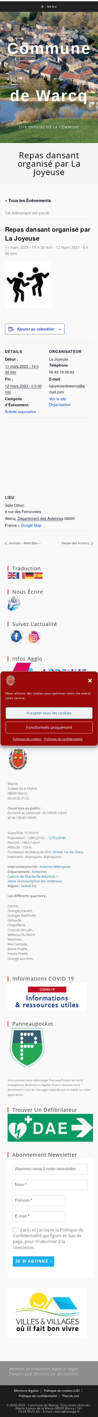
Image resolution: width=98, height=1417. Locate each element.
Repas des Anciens (76, 543)
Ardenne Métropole (54, 866)
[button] (90, 680)
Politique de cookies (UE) (62, 1390)
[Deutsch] (29, 575)
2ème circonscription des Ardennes (35, 881)
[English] (12, 575)
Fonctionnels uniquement (49, 727)
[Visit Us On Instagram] (34, 636)
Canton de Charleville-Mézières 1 (33, 876)
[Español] (38, 575)
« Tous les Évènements (28, 200)
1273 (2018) (57, 837)
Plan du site (70, 1396)
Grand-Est (29, 885)
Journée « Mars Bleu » (24, 543)
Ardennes (39, 871)
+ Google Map (29, 525)
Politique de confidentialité (63, 739)
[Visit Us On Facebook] (16, 636)
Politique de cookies (27, 739)
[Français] (20, 575)
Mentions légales (26, 1390)
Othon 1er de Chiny (68, 852)
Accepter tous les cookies (49, 712)
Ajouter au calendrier (35, 328)
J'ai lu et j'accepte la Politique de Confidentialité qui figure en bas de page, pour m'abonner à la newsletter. (48, 1238)
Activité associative (20, 411)
